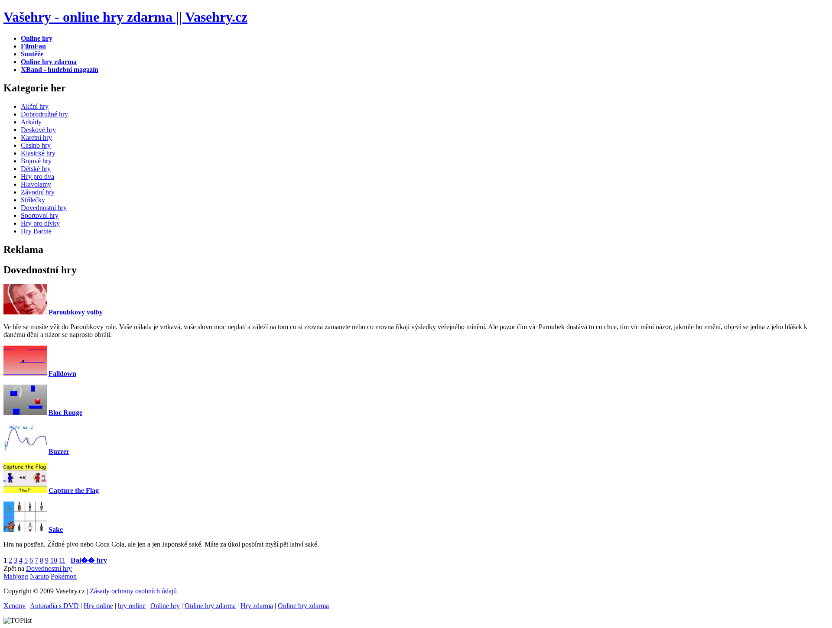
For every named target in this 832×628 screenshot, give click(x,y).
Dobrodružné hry (44, 114)
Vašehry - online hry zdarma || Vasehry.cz (125, 17)
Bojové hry (36, 161)
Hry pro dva (37, 176)
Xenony (14, 605)
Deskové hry (38, 129)
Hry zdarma (256, 605)
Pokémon (64, 576)
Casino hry (36, 145)
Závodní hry (38, 192)
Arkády (31, 122)
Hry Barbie (36, 231)
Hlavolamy (36, 184)
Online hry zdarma (210, 605)
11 (62, 560)
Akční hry (35, 106)
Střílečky (33, 200)
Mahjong (15, 576)
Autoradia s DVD (54, 605)
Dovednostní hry (44, 207)
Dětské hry (36, 168)
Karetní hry (36, 137)
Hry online (98, 605)
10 (53, 560)
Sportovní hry (39, 215)
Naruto (39, 576)
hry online (132, 605)
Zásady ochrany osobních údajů (133, 591)
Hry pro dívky (40, 223)
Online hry (165, 605)
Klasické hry (38, 153)
